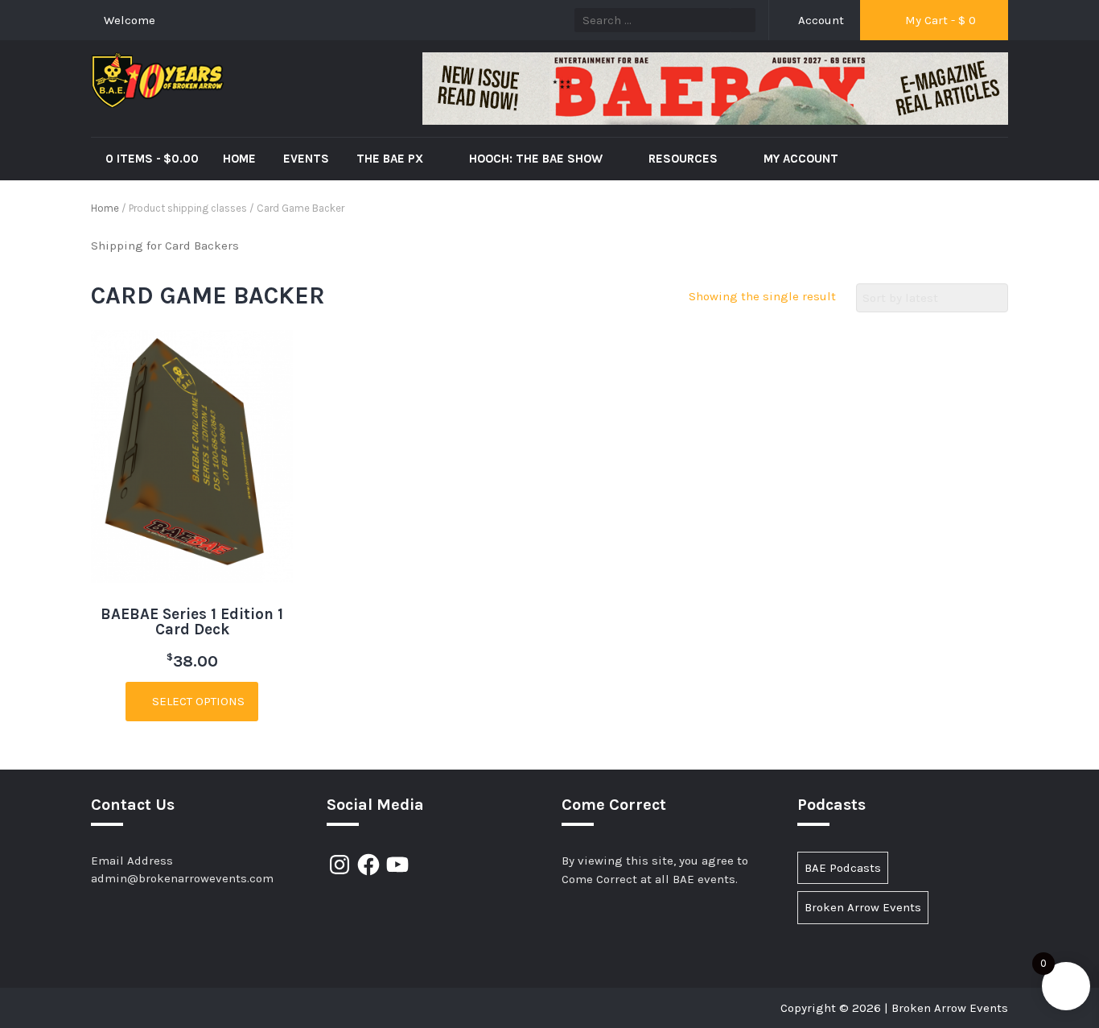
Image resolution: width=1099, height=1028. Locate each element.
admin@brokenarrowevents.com (182, 878)
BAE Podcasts (843, 868)
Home (239, 158)
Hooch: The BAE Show (537, 158)
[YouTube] (397, 864)
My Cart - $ (939, 20)
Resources (684, 158)
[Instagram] (339, 864)
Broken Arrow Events (863, 907)
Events (306, 158)
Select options (197, 701)
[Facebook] (368, 864)
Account (819, 20)
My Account (801, 158)
